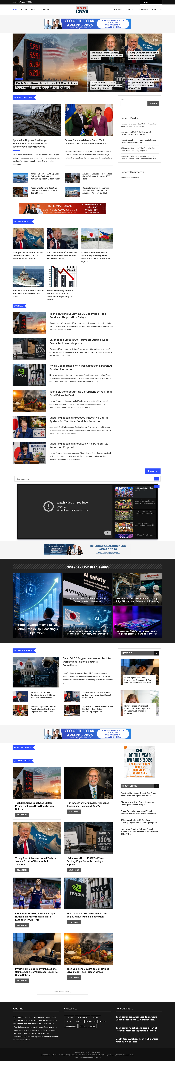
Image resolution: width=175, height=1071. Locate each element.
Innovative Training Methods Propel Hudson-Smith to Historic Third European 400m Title (35, 916)
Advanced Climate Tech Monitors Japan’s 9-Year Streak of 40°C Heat (97, 176)
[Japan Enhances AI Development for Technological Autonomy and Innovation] (87, 622)
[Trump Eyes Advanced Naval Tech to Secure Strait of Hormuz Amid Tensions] (144, 48)
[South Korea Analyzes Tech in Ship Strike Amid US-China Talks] (28, 276)
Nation (24, 10)
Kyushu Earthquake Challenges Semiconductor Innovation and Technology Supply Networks (30, 143)
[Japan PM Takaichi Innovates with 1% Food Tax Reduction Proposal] (29, 453)
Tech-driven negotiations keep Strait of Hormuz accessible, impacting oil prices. (136, 1029)
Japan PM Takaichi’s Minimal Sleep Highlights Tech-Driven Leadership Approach (97, 709)
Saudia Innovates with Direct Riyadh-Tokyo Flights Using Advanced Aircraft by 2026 (96, 190)
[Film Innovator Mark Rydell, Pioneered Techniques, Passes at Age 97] (106, 48)
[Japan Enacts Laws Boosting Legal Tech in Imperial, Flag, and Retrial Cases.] (20, 192)
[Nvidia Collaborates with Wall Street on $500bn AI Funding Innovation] (29, 375)
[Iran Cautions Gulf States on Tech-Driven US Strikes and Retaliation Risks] (62, 238)
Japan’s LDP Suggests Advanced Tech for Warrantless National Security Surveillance (87, 661)
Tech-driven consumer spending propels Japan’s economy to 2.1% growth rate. (136, 1018)
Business (45, 10)
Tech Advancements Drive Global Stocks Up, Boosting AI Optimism (37, 629)
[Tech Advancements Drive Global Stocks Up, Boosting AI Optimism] (37, 605)
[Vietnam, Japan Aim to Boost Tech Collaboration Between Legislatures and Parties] (20, 710)
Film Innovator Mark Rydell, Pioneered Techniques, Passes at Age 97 (106, 55)
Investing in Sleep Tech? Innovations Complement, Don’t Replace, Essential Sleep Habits (138, 680)
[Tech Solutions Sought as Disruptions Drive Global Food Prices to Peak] (29, 401)
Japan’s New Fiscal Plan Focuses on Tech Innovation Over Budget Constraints (96, 695)
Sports (129, 10)
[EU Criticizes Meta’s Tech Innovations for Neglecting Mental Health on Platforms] (137, 622)
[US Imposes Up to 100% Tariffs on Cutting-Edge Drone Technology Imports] (106, 77)
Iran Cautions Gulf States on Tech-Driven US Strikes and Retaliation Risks (62, 255)
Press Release (91, 1022)
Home (15, 10)
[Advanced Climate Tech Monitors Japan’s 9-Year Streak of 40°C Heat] (72, 178)
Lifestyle (96, 1017)
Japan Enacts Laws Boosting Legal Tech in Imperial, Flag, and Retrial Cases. (44, 190)
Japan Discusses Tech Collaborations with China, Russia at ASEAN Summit (42, 695)
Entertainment (82, 1017)
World (34, 10)
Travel (82, 1026)
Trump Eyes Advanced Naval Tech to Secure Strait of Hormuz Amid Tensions (143, 55)
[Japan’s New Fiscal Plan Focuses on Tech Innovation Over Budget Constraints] (72, 696)
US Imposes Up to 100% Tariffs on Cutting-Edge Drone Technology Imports (106, 85)
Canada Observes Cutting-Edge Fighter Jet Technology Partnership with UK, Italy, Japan (45, 176)
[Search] (161, 10)
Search (123, 99)
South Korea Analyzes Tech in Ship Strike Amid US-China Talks (28, 293)
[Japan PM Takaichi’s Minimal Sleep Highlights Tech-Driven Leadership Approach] (72, 710)
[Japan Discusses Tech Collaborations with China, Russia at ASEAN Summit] (20, 696)
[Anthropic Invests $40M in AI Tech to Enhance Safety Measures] (87, 589)
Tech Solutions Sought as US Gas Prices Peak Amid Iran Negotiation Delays (34, 806)
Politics (118, 10)
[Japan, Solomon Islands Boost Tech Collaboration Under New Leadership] (89, 120)
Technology (142, 10)
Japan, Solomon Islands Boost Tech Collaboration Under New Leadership (85, 142)
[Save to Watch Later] (152, 489)
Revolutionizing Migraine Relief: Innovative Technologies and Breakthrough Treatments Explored (138, 710)
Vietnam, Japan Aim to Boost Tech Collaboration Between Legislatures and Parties (43, 709)
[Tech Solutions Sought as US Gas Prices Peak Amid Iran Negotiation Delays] (50, 63)
